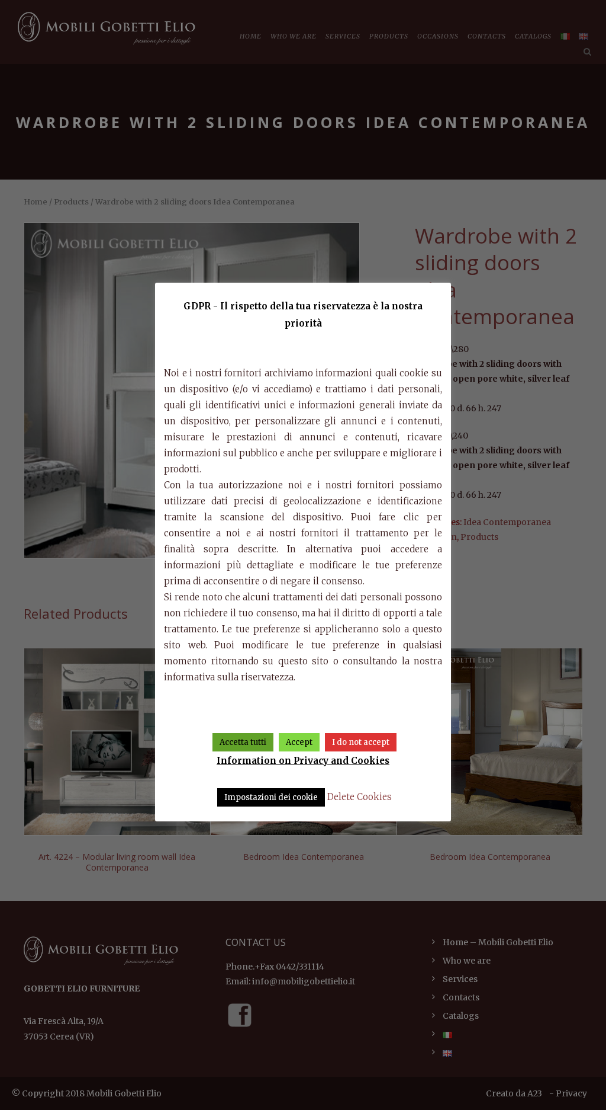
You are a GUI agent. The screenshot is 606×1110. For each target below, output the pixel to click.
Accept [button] (299, 742)
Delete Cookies (359, 796)
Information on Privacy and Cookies (303, 760)
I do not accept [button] (360, 742)
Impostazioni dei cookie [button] (271, 797)
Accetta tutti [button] (243, 742)
